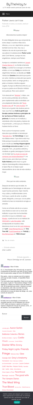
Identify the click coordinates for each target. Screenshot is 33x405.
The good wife (22, 375)
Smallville (11, 375)
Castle (21, 337)
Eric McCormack (7, 234)
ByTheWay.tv (16, 4)
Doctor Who (8, 344)
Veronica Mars (18, 387)
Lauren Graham (24, 363)
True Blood (8, 386)
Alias (14, 331)
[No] (31, 398)
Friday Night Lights (11, 349)
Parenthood (20, 372)
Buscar (4, 314)
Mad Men (9, 366)
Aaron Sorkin (16, 328)
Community (11, 341)
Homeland (5, 361)
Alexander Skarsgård (7, 331)
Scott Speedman (15, 231)
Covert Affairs (18, 341)
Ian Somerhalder (7, 363)
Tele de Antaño (9, 240)
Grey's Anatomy (19, 357)
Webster (17, 95)
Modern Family (18, 366)
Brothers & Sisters (7, 338)
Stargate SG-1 (7, 136)
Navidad (25, 366)
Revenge (5, 375)
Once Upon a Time (8, 372)
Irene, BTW (5, 26)
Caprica (15, 338)
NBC (3, 369)
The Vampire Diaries (10, 379)
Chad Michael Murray (16, 229)
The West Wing (11, 382)
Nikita (11, 369)
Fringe (6, 353)
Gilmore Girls (15, 354)
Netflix (7, 369)
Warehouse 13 (26, 387)
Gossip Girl (6, 358)
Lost (4, 366)
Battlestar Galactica (10, 334)
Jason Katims (15, 363)
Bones (21, 334)
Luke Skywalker (16, 221)
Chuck (5, 341)
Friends (25, 349)
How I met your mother (16, 361)
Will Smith (5, 221)
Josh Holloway (25, 226)
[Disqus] (16, 286)
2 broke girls (5, 328)
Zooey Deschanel (7, 390)
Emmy (19, 345)
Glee (22, 354)
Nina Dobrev (17, 369)
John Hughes (20, 106)
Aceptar (17, 402)
